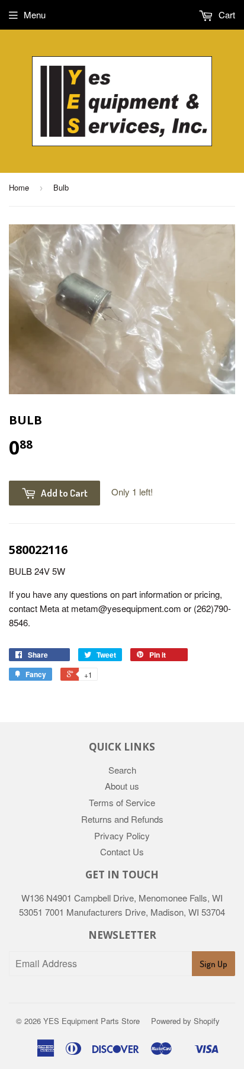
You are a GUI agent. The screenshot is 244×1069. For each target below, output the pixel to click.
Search (122, 770)
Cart (225, 14)
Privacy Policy (122, 835)
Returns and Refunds (122, 819)
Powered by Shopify (185, 1020)
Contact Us (122, 851)
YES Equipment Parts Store (91, 1020)
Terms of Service (122, 802)
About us (122, 786)
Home (19, 187)
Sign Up (213, 964)
